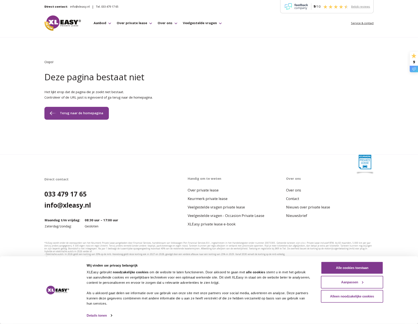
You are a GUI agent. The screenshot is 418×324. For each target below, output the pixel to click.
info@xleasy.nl (80, 6)
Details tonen (97, 315)
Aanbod (100, 23)
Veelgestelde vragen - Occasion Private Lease (226, 215)
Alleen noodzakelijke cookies (352, 296)
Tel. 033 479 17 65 (107, 6)
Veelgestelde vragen (200, 23)
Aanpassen (349, 282)
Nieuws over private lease (308, 207)
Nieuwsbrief (296, 215)
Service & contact (362, 23)
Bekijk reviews (360, 6)
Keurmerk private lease (208, 198)
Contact (292, 198)
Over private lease (132, 23)
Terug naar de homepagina (81, 113)
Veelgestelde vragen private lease (216, 207)
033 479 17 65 (65, 194)
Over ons (165, 23)
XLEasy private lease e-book (212, 224)
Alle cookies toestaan (352, 268)
